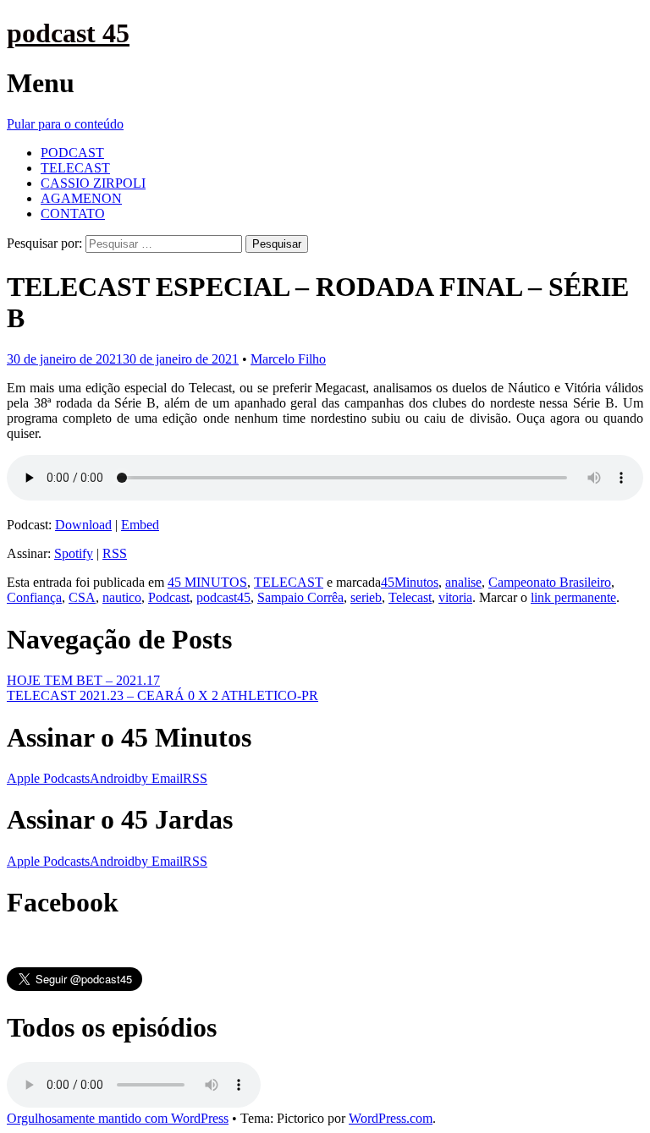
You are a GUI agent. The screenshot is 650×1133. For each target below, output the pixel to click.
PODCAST (72, 152)
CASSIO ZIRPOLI (93, 183)
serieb (366, 597)
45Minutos (409, 582)
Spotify (73, 553)
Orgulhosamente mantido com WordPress (118, 1118)
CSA (82, 597)
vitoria (455, 597)
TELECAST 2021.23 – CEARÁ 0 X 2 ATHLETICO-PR (162, 695)
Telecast (410, 597)
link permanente (573, 597)
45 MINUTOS (207, 582)
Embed (140, 524)
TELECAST (75, 168)
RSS (114, 553)
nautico (121, 597)
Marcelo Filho (288, 359)
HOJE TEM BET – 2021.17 (83, 680)
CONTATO (73, 213)
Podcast (169, 597)
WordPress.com (390, 1118)
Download (83, 524)
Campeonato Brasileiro (549, 582)
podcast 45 (68, 33)
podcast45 (223, 597)
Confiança (34, 597)
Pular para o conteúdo (65, 124)
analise (463, 582)
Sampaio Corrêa (300, 597)
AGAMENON (81, 198)
